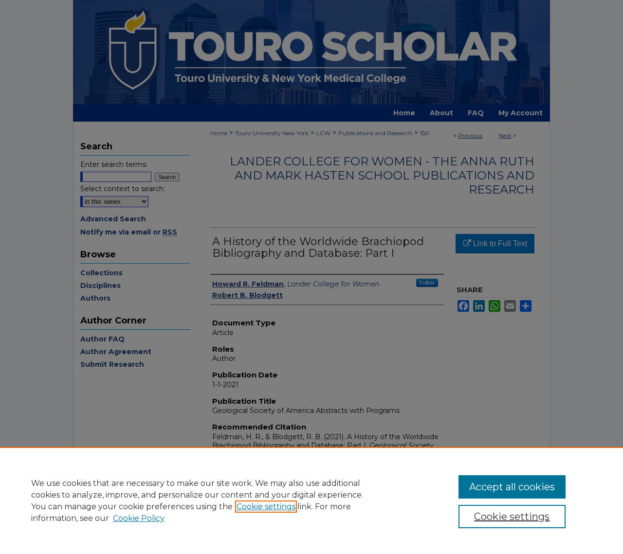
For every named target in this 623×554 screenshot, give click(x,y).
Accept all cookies (512, 487)
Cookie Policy (139, 518)
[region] (311, 500)
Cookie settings (266, 506)
